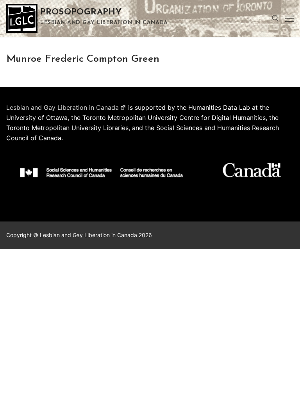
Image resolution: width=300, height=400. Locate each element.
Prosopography (81, 12)
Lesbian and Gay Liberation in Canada (62, 107)
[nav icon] (289, 18)
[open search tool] (275, 18)
